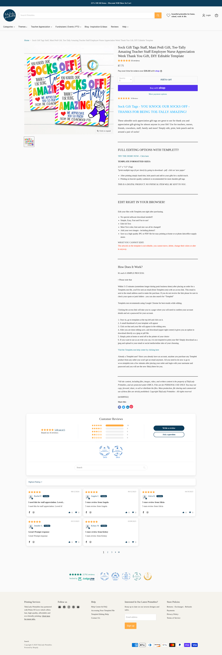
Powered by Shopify (31, 647)
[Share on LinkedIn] (127, 407)
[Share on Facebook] (119, 407)
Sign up (130, 625)
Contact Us (95, 618)
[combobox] (87, 15)
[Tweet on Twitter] (123, 407)
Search (26, 641)
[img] (34, 492)
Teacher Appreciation (41, 27)
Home (26, 40)
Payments (171, 610)
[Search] (158, 15)
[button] (124, 61)
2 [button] (107, 552)
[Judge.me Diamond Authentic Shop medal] (104, 451)
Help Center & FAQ (99, 607)
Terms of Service (173, 618)
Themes (22, 27)
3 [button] (111, 552)
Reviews (114, 27)
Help (124, 27)
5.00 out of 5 (60, 430)
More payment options (158, 94)
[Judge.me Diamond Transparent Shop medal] (117, 451)
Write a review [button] (169, 428)
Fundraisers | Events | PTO (67, 27)
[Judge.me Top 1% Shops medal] (148, 576)
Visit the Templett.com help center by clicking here (138, 350)
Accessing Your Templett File (103, 610)
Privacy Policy (172, 614)
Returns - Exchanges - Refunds (179, 607)
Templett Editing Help (100, 614)
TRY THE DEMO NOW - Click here (133, 156)
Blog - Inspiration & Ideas (96, 27)
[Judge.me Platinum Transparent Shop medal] (137, 576)
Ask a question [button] (169, 434)
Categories (8, 27)
